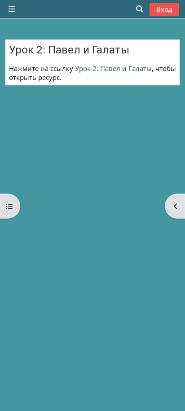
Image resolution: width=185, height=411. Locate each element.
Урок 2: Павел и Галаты (113, 68)
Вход (164, 8)
